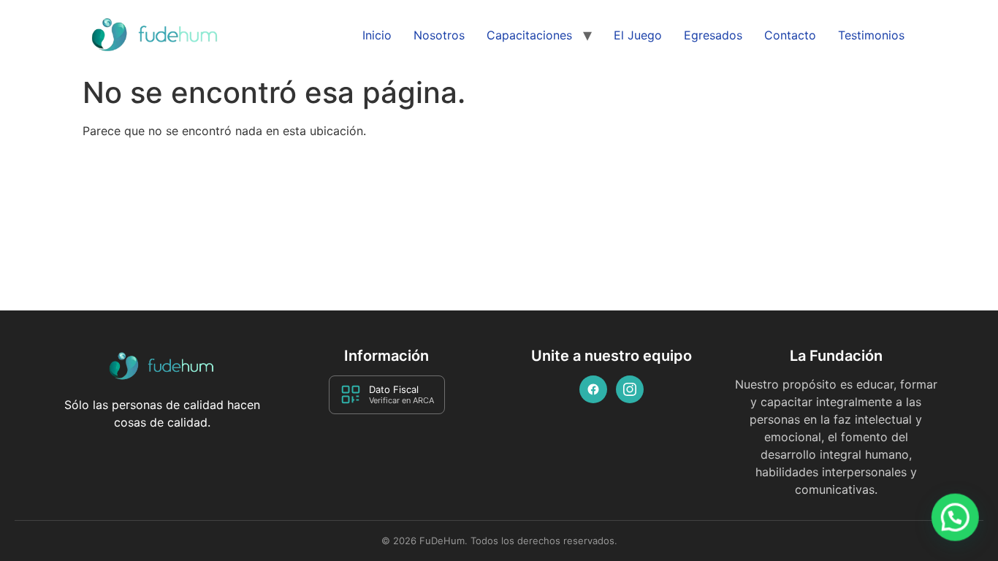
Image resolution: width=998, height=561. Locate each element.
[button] (956, 519)
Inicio (377, 35)
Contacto (790, 35)
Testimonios (871, 35)
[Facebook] (593, 389)
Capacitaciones (529, 35)
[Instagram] (630, 389)
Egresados (713, 35)
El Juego (638, 35)
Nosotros (439, 35)
